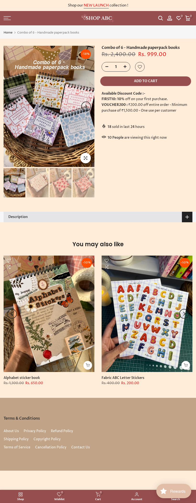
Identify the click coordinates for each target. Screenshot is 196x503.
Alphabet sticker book (22, 377)
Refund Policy (62, 431)
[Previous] (12, 106)
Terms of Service (17, 447)
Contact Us (80, 447)
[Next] (86, 106)
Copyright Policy (47, 439)
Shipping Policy (16, 439)
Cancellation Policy (50, 447)
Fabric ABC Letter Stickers (123, 377)
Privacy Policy (35, 431)
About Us (11, 431)
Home (8, 32)
